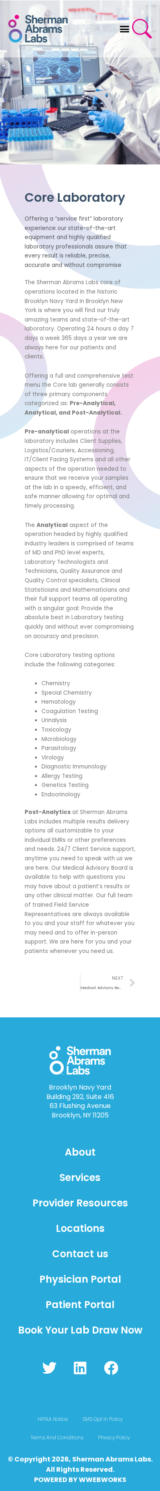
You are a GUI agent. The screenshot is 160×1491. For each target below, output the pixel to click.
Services (80, 1177)
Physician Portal (80, 1279)
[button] (125, 28)
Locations (80, 1228)
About (80, 1152)
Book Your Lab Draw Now (80, 1330)
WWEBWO (96, 1479)
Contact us (80, 1254)
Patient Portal (80, 1304)
